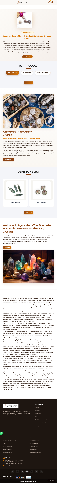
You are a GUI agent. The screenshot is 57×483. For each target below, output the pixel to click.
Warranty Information (39, 426)
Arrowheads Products (34, 434)
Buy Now (7, 247)
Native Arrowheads (33, 443)
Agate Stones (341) (15, 202)
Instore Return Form (7, 452)
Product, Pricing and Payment (9, 440)
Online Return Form (7, 449)
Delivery (5, 437)
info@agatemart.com (9, 465)
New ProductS (12, 72)
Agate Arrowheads (33, 437)
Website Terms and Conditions (41, 419)
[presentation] (4, 193)
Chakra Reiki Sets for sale (35, 452)
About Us (37, 407)
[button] (25, 56)
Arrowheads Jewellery (34, 440)
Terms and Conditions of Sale (41, 422)
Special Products (43, 72)
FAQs (36, 416)
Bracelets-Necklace (33, 446)
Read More (8, 159)
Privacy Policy (38, 413)
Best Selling (27, 72)
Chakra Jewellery (33, 449)
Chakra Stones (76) (41, 202)
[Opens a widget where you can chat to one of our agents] (51, 480)
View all (28, 82)
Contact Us (37, 410)
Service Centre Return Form (9, 446)
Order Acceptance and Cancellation (11, 434)
